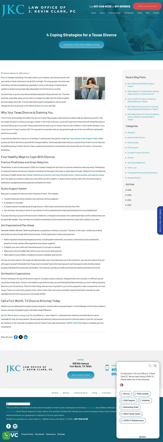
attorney (44, 105)
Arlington (91, 407)
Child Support (133, 147)
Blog (147, 13)
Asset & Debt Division (136, 137)
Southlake (10, 411)
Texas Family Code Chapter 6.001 (83, 138)
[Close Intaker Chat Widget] (155, 366)
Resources (51, 434)
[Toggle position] (150, 366)
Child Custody (133, 142)
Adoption (131, 132)
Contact (156, 13)
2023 (128, 205)
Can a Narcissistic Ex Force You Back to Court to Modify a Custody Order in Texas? (143, 117)
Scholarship (129, 13)
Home (93, 13)
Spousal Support (134, 177)
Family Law (132, 167)
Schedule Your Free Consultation (81, 44)
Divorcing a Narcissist (136, 162)
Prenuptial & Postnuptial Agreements (142, 172)
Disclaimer (39, 434)
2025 (128, 195)
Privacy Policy (27, 434)
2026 (128, 190)
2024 (128, 200)
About (102, 13)
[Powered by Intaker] (142, 437)
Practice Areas (114, 13)
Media (139, 13)
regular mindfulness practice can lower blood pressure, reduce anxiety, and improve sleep (65, 175)
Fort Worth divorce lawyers (15, 315)
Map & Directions (81, 375)
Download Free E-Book (147, 6)
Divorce (26, 73)
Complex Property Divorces (139, 152)
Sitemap (61, 434)
